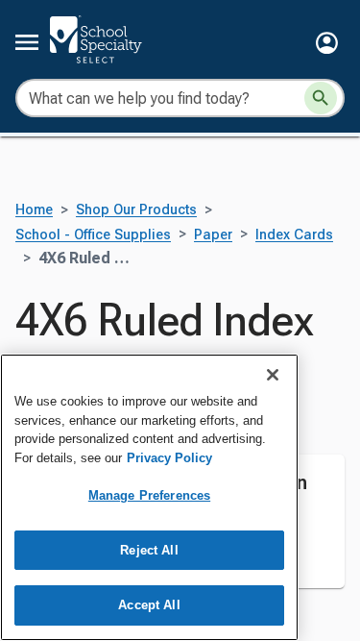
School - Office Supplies (93, 235)
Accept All (149, 605)
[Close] (273, 375)
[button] (327, 43)
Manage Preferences (149, 495)
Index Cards (294, 235)
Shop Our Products (136, 210)
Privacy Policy (169, 458)
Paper (213, 235)
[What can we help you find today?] (320, 98)
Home (34, 210)
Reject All (149, 550)
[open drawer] (27, 42)
